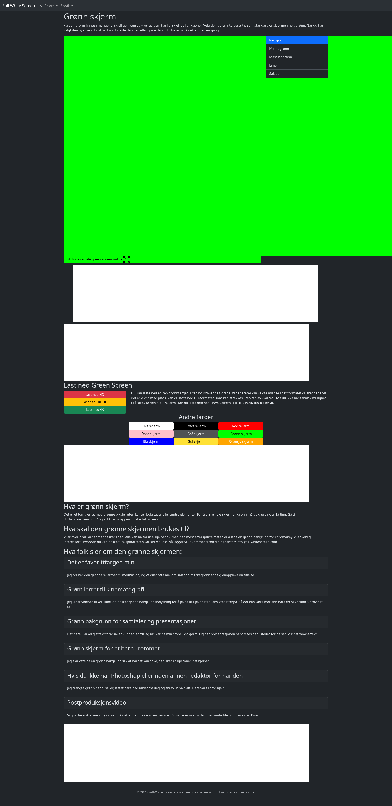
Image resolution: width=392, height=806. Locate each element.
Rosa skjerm (151, 433)
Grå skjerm (196, 433)
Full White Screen (18, 5)
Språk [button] (66, 5)
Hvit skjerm (151, 426)
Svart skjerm (196, 426)
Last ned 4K (95, 409)
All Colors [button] (47, 5)
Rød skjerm (241, 426)
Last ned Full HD (94, 402)
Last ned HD (95, 394)
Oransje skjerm (241, 441)
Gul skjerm (196, 441)
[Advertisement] (196, 293)
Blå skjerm (151, 441)
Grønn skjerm (241, 433)
